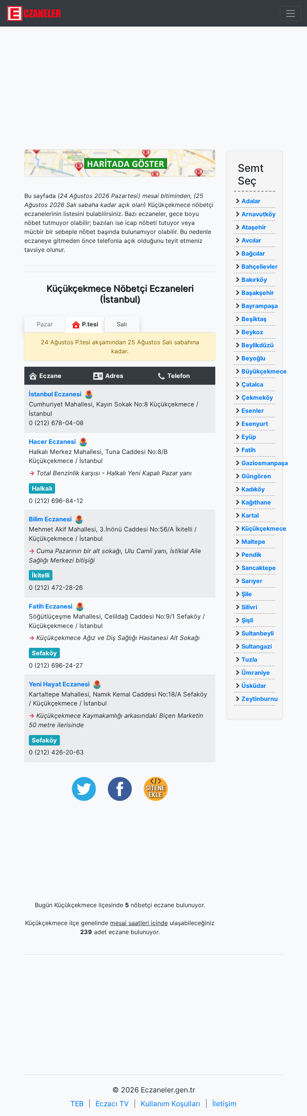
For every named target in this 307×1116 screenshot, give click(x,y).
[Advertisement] (153, 88)
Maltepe (253, 541)
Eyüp (248, 436)
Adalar (251, 201)
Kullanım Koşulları (170, 1103)
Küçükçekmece (263, 528)
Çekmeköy (257, 397)
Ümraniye (255, 672)
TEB (76, 1103)
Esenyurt (254, 423)
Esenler (252, 410)
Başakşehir (257, 292)
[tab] (44, 324)
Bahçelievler (259, 266)
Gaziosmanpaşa (264, 463)
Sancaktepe (258, 567)
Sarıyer (251, 581)
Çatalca (252, 384)
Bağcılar (253, 253)
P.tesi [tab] (89, 324)
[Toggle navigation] (290, 13)
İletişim (224, 1103)
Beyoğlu (253, 358)
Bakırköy (254, 279)
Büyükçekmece (264, 371)
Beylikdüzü (257, 345)
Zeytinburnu (259, 698)
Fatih (248, 450)
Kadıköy (253, 489)
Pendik (251, 554)
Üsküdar (253, 685)
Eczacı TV (112, 1103)
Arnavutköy (258, 214)
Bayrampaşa (259, 306)
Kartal (250, 515)
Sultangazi (256, 646)
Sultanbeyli (257, 633)
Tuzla (249, 659)
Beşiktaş (254, 319)
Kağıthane (256, 502)
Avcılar (251, 240)
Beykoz (252, 332)
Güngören (256, 476)
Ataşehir (253, 227)
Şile (246, 594)
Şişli (247, 620)
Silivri (249, 607)
